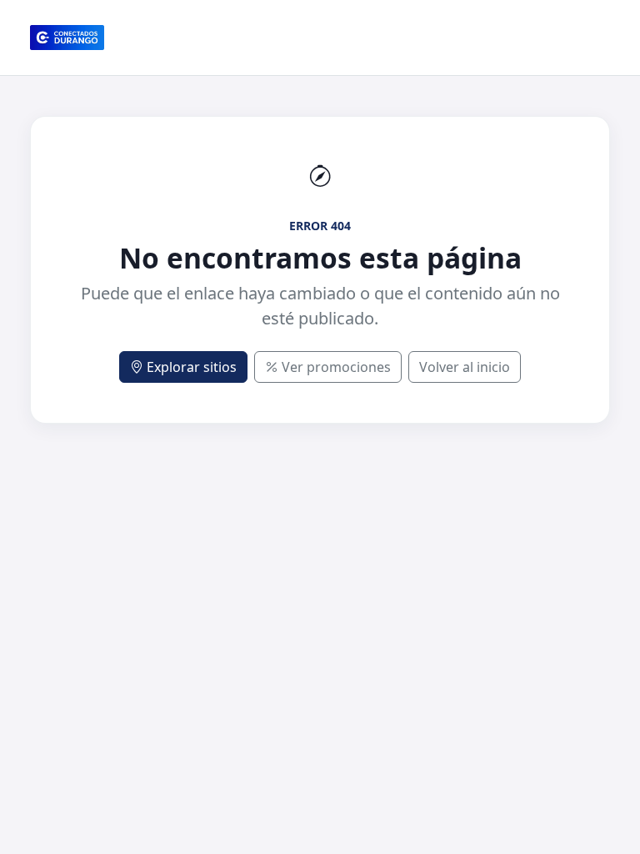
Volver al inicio (464, 367)
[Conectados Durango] (67, 37)
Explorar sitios (192, 367)
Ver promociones (336, 367)
